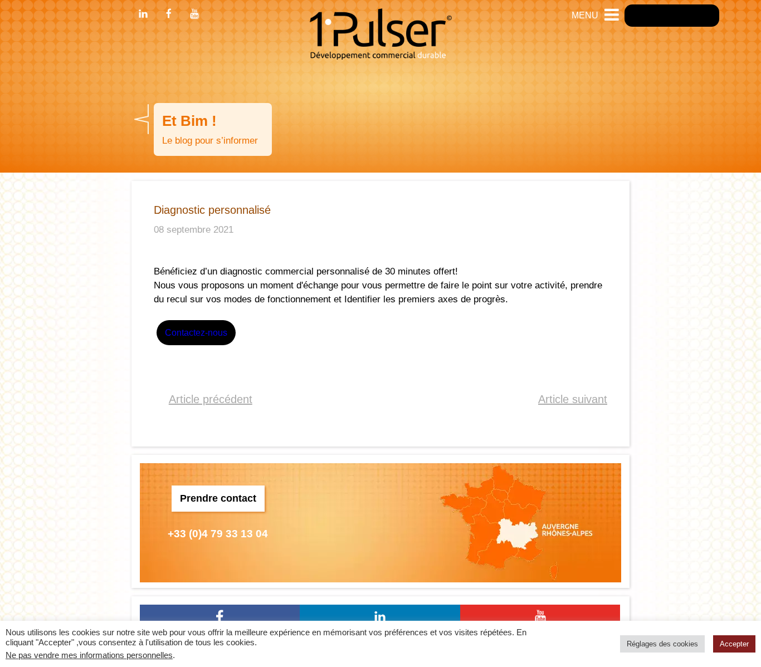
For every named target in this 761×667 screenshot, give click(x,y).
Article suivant (572, 399)
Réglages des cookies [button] (662, 644)
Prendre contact (218, 498)
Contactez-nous (196, 332)
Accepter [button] (734, 644)
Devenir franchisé (671, 15)
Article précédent (210, 399)
